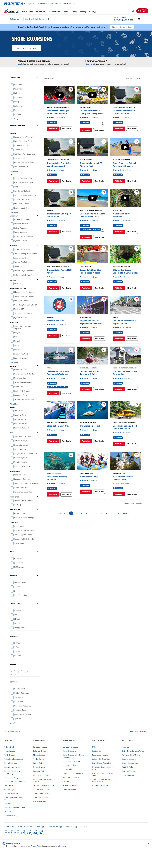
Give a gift (89, 64)
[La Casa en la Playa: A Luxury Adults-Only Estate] (92, 95)
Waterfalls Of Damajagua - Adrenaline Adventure (58, 112)
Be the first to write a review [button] (121, 483)
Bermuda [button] (13, 280)
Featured (136, 79)
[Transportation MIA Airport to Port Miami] (59, 198)
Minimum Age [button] (14, 636)
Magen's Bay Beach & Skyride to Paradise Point (91, 322)
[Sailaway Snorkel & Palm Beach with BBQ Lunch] (59, 356)
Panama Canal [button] (15, 471)
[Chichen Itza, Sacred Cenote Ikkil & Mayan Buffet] (125, 254)
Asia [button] (11, 175)
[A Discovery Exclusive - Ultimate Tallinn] (125, 461)
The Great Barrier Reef (90, 425)
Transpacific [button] (15, 523)
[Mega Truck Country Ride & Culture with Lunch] (125, 410)
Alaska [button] (13, 133)
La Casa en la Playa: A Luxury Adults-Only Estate (92, 112)
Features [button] (13, 682)
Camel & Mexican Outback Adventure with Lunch (124, 164)
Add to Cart (53, 128)
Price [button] (12, 552)
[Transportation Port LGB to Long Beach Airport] (59, 147)
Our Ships (40, 12)
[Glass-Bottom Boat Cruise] (59, 410)
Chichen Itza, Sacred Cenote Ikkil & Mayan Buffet (125, 271)
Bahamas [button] (13, 246)
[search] (133, 10)
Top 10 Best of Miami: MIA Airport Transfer (124, 322)
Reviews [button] (13, 664)
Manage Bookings (88, 12)
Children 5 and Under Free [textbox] (91, 229)
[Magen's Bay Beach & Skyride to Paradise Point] (92, 305)
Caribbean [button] (14, 323)
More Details (66, 128)
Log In (20, 64)
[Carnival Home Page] (11, 11)
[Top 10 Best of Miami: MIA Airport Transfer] (125, 305)
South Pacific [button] (15, 497)
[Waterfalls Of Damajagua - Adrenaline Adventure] (59, 95)
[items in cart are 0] (140, 19)
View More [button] (14, 119)
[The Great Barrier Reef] (92, 410)
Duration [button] (13, 575)
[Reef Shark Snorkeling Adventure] (59, 461)
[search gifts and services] (49, 18)
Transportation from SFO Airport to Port (91, 164)
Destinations (54, 12)
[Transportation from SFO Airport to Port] (92, 147)
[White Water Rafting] (92, 461)
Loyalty (74, 12)
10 (117, 513)
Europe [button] (13, 366)
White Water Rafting (89, 476)
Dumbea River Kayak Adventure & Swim (89, 372)
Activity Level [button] (15, 604)
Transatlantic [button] (15, 510)
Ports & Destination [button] (17, 126)
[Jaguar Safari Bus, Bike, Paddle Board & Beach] (92, 254)
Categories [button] (12, 19)
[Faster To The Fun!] (59, 305)
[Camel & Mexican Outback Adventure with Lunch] (125, 147)
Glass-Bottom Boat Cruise (58, 425)
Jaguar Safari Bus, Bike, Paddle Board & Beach (90, 271)
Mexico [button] (12, 433)
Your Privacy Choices (100, 785)
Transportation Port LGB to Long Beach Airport (59, 164)
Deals (65, 12)
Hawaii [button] (12, 407)
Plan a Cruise (27, 12)
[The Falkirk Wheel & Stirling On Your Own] (125, 356)
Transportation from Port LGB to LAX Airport (124, 112)
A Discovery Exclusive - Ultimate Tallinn (123, 478)
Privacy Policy (36, 846)
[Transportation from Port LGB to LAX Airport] (125, 95)
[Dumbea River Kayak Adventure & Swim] (92, 356)
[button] (123, 19)
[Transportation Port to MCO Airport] (59, 254)
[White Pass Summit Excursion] (125, 198)
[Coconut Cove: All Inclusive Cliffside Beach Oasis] (92, 198)
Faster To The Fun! (55, 320)
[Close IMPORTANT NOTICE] (147, 3)
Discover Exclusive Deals (122, 27)
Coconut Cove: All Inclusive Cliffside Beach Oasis (92, 215)
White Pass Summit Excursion (121, 215)
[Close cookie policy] (149, 843)
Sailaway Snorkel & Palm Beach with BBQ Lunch (58, 372)
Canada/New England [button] (18, 288)
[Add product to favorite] (71, 89)
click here (61, 846)
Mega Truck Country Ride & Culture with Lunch (125, 427)
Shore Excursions (26, 48)
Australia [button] (14, 216)
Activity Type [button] (15, 78)
